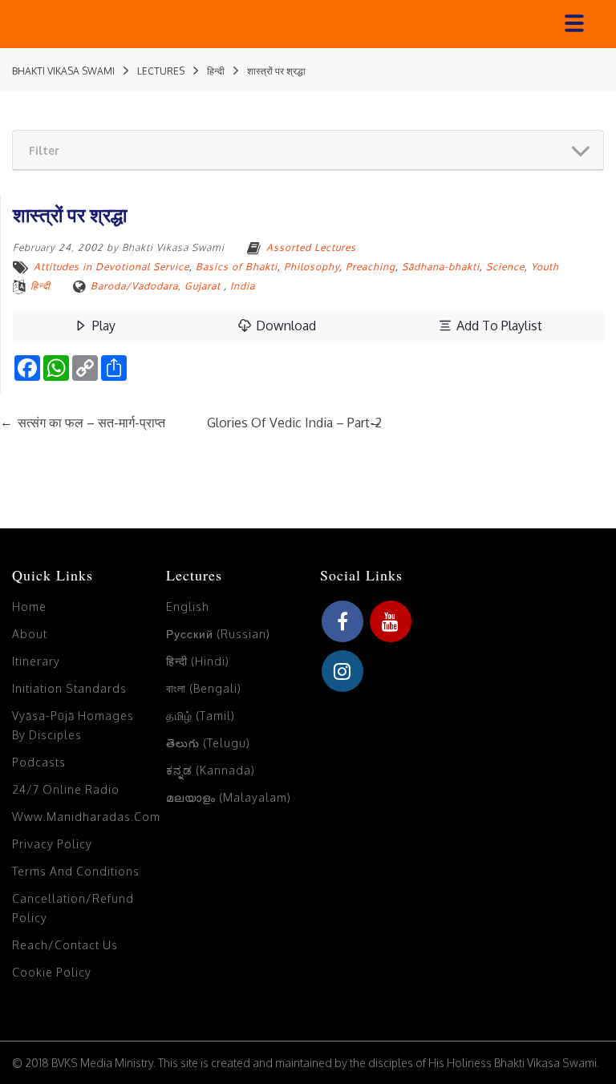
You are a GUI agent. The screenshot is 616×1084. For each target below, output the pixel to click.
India (242, 286)
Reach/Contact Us (65, 945)
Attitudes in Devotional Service (111, 267)
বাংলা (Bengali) (203, 688)
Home (29, 606)
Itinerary (36, 661)
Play (102, 326)
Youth (545, 267)
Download (284, 326)
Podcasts (39, 762)
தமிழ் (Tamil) (200, 715)
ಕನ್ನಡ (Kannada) (210, 770)
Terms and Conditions (76, 871)
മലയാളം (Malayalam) (228, 797)
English (187, 606)
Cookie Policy (51, 972)
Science (505, 267)
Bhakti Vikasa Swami (173, 247)
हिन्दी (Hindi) (197, 661)
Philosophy (311, 267)
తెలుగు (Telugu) (208, 743)
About (29, 634)
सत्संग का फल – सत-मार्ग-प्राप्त (82, 423)
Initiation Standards (69, 688)
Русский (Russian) (218, 634)
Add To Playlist (497, 326)
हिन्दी (40, 286)
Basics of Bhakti (237, 267)
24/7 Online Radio (66, 789)
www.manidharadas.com (86, 816)
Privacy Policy (52, 844)
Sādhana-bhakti (441, 267)
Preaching (370, 267)
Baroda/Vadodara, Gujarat (156, 286)
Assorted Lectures (311, 247)
